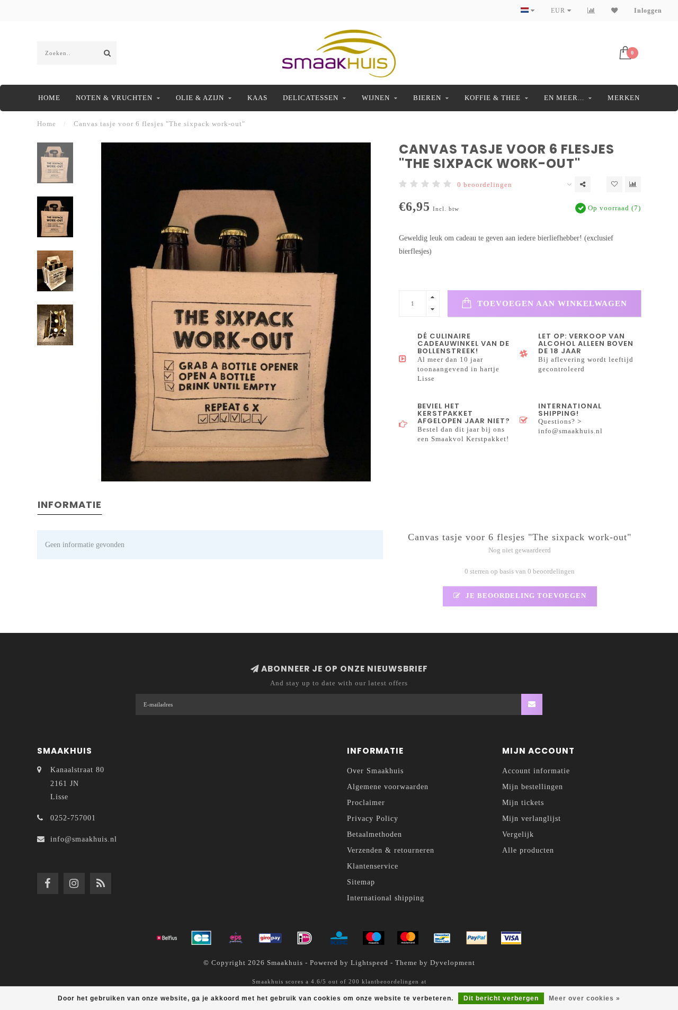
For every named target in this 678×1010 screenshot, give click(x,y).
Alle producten (528, 850)
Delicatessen (310, 98)
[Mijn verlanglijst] (614, 10)
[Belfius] (167, 938)
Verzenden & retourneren (390, 850)
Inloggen (648, 10)
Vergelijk (518, 834)
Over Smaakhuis (375, 771)
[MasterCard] (408, 938)
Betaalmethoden (374, 834)
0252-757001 (73, 818)
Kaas (257, 98)
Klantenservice (372, 866)
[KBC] (339, 938)
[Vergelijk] (591, 10)
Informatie (70, 504)
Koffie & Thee (493, 98)
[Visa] (511, 938)
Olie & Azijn (200, 98)
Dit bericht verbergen (501, 998)
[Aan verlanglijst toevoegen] (614, 184)
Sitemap (361, 882)
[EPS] (235, 938)
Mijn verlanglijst (531, 819)
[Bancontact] (442, 938)
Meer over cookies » (584, 998)
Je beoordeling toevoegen (524, 596)
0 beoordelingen (484, 185)
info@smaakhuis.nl (83, 839)
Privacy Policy (372, 819)
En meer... (564, 98)
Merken (624, 98)
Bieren (427, 98)
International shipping (385, 898)
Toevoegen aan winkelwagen (551, 303)
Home (49, 98)
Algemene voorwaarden (388, 787)
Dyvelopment (452, 963)
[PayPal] (476, 938)
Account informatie (536, 771)
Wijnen (376, 98)
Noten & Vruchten (114, 98)
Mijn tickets (523, 803)
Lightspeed (369, 963)
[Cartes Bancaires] (201, 938)
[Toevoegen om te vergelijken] (633, 184)
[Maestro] (373, 938)
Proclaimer (366, 803)
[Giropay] (270, 938)
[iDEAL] (304, 938)
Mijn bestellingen (532, 787)
